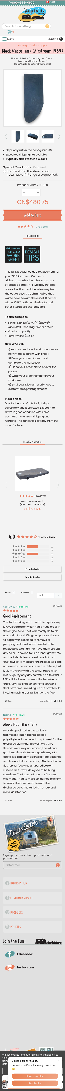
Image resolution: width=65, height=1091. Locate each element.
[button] (56, 701)
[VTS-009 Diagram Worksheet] (13, 254)
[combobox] (26, 26)
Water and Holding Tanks (31, 61)
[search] (47, 26)
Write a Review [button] (34, 569)
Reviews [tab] (8, 592)
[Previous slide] (6, 136)
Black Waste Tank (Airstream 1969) (32, 64)
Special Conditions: (24, 167)
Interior (24, 58)
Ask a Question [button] (34, 577)
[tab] (32, 442)
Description (32, 236)
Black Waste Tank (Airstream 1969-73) (32, 503)
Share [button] (9, 701)
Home (14, 58)
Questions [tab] (25, 592)
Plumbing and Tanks (41, 58)
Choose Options (32, 473)
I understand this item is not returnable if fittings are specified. (33, 173)
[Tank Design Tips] (32, 254)
